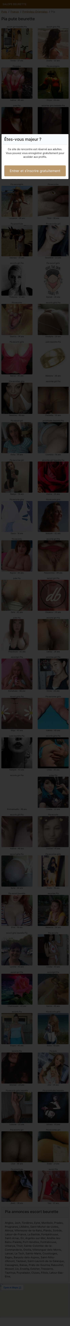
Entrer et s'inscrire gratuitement (35, 171)
